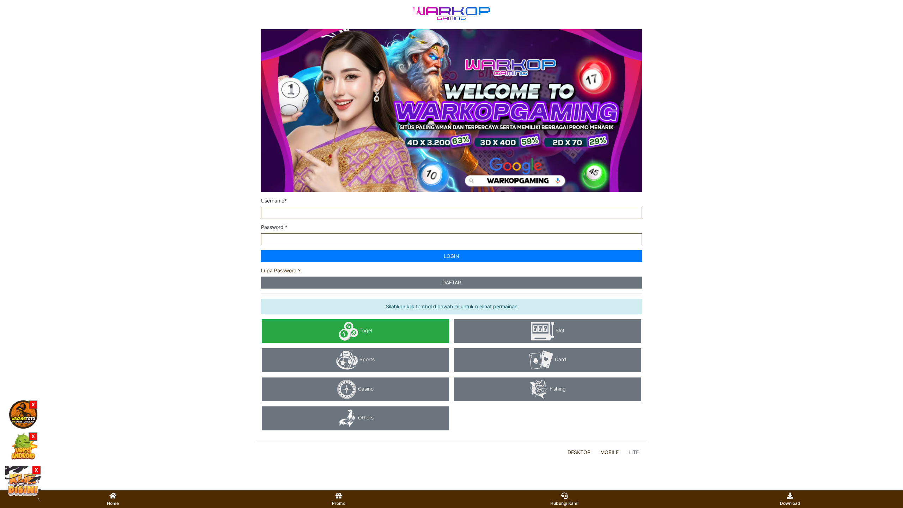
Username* (274, 201)
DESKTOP (579, 452)
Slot (559, 330)
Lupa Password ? (281, 270)
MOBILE (609, 452)
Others (365, 418)
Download (790, 503)
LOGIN (451, 256)
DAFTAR (451, 282)
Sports (366, 360)
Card (559, 360)
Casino (365, 389)
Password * (274, 227)
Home (113, 503)
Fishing (557, 389)
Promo (338, 503)
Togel (365, 330)
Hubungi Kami (564, 503)
